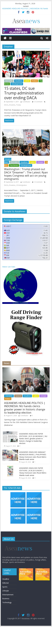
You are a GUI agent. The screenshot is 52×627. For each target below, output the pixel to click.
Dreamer (12, 105)
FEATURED (8, 81)
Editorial (5, 583)
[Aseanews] (5, 38)
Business (5, 598)
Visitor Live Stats (8, 267)
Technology (6, 602)
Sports (4, 587)
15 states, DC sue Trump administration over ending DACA (24, 93)
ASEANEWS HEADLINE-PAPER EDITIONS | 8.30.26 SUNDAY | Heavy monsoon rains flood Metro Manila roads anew (32, 471)
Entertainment (7, 594)
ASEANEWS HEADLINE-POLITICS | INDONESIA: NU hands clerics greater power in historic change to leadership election (24, 407)
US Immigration (21, 185)
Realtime (16, 303)
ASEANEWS (9, 396)
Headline (5, 579)
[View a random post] (47, 38)
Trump (18, 105)
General (18, 396)
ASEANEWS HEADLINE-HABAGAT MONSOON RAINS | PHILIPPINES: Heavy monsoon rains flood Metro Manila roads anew (32, 455)
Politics (34, 81)
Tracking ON (24, 303)
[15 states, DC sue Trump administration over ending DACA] (26, 52)
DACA (6, 105)
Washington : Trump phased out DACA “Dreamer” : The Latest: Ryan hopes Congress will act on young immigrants (26, 173)
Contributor (26, 102)
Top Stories (14, 165)
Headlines (18, 81)
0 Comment (38, 102)
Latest (27, 81)
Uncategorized (17, 84)
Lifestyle (40, 162)
